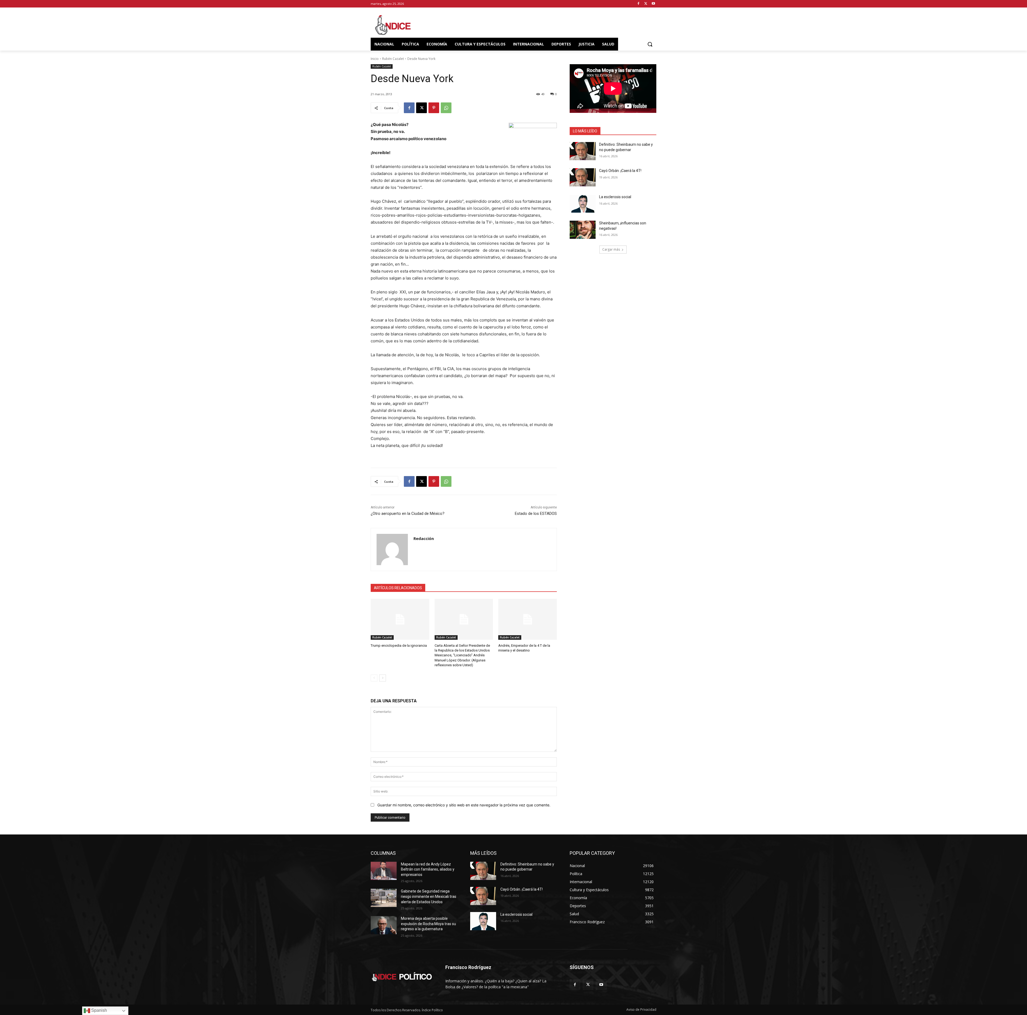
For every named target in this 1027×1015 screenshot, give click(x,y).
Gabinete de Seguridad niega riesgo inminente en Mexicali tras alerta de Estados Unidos (428, 896)
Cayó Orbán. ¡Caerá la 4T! (620, 170)
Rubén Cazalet (393, 58)
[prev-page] (374, 678)
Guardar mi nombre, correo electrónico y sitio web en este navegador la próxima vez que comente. (463, 805)
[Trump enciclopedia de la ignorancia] (400, 619)
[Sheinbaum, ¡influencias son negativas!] (583, 230)
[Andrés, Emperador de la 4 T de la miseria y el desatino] (527, 619)
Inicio (375, 58)
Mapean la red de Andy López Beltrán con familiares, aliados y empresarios (427, 869)
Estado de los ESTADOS (536, 513)
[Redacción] (392, 549)
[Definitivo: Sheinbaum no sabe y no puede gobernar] (583, 151)
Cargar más (611, 249)
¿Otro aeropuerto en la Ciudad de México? (407, 513)
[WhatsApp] (446, 107)
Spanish (98, 1010)
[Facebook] (638, 4)
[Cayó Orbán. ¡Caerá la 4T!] (583, 177)
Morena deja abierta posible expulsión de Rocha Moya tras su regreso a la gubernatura (428, 923)
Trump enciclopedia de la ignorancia (399, 646)
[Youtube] (653, 4)
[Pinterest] (433, 107)
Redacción (423, 538)
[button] (649, 44)
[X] (646, 4)
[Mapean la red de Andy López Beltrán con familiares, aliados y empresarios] (384, 871)
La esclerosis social (615, 197)
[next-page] (382, 678)
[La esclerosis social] (583, 203)
